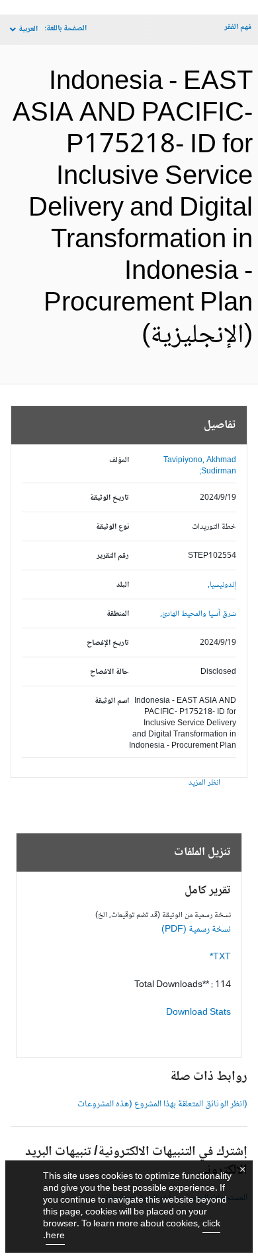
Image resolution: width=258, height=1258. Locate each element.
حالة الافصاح (109, 672)
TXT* (220, 957)
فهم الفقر (237, 27)
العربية (28, 29)
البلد (122, 585)
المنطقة (118, 614)
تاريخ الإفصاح (108, 643)
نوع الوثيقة (112, 527)
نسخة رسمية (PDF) (196, 930)
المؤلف (119, 460)
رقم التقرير (113, 556)
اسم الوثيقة (112, 701)
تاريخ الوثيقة (109, 498)
